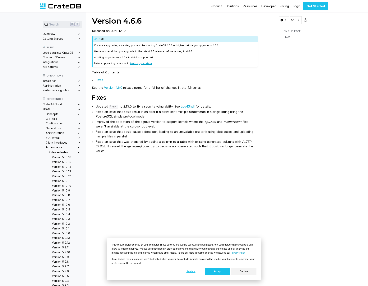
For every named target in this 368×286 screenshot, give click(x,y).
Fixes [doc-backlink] (99, 97)
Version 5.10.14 (61, 166)
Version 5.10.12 (61, 176)
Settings (191, 271)
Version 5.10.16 (61, 157)
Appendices (54, 147)
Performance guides (56, 90)
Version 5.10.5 (61, 209)
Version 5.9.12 (61, 242)
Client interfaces (56, 142)
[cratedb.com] (60, 6)
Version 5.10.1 (60, 228)
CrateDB (48, 109)
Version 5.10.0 (61, 233)
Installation (50, 80)
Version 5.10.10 (61, 185)
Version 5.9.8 (60, 261)
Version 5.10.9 (61, 190)
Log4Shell (188, 106)
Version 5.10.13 (61, 171)
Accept (217, 271)
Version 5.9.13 (61, 237)
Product (216, 6)
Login (296, 6)
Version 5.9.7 (60, 266)
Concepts (52, 114)
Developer (268, 6)
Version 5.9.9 (60, 257)
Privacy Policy (238, 252)
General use (53, 128)
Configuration (54, 123)
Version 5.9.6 (60, 271)
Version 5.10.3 (61, 218)
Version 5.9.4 (60, 280)
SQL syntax (53, 137)
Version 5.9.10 (61, 252)
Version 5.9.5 (60, 276)
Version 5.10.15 (61, 162)
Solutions (232, 6)
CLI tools (51, 118)
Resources (250, 6)
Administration (52, 85)
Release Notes (58, 152)
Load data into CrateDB (58, 52)
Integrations (50, 62)
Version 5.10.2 (61, 223)
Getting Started (53, 38)
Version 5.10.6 (61, 204)
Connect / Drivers (54, 57)
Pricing (284, 6)
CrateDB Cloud (52, 104)
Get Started (316, 6)
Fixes (99, 80)
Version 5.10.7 (61, 199)
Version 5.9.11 (61, 247)
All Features (50, 66)
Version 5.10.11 (61, 180)
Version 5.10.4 (61, 214)
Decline (244, 271)
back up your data (141, 63)
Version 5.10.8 (61, 195)
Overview (49, 33)
